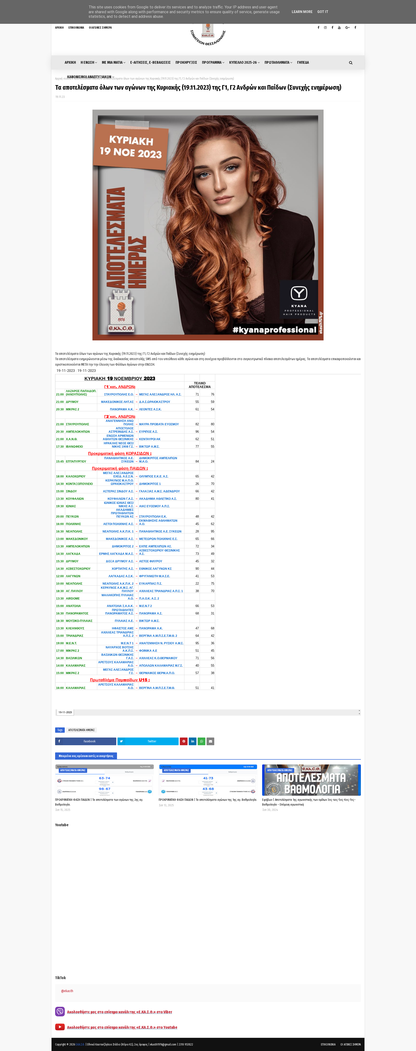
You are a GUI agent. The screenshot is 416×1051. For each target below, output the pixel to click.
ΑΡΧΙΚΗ (59, 27)
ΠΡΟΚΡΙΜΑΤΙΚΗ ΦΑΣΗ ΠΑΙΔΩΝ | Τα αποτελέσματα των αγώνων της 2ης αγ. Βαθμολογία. (99, 802)
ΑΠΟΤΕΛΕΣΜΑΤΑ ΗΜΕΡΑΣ (81, 730)
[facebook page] (332, 28)
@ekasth (67, 991)
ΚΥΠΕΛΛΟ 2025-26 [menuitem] (243, 62)
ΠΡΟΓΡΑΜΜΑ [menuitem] (211, 62)
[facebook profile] (318, 28)
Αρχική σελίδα (63, 78)
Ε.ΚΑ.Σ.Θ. (80, 1044)
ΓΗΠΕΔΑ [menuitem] (303, 62)
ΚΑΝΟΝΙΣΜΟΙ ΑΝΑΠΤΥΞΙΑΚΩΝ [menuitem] (89, 77)
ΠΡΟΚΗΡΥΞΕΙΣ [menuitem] (186, 62)
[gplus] (347, 28)
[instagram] (325, 28)
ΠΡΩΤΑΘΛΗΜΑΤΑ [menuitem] (277, 62)
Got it (322, 12)
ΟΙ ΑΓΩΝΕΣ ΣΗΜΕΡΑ (100, 27)
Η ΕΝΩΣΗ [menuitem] (87, 62)
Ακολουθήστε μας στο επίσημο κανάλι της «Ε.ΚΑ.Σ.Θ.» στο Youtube (122, 1027)
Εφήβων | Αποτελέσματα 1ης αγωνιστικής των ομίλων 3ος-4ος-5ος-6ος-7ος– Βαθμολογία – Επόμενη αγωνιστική (309, 802)
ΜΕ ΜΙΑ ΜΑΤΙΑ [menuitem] (112, 62)
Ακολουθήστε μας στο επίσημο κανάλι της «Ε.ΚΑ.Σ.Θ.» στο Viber (119, 1011)
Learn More (302, 12)
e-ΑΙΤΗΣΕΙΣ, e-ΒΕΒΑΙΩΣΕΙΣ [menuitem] (150, 62)
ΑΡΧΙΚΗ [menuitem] (70, 62)
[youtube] (339, 28)
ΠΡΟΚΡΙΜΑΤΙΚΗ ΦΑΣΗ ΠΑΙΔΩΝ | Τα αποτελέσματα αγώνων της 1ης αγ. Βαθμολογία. (208, 799)
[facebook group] (355, 28)
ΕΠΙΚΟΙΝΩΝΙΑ (76, 27)
